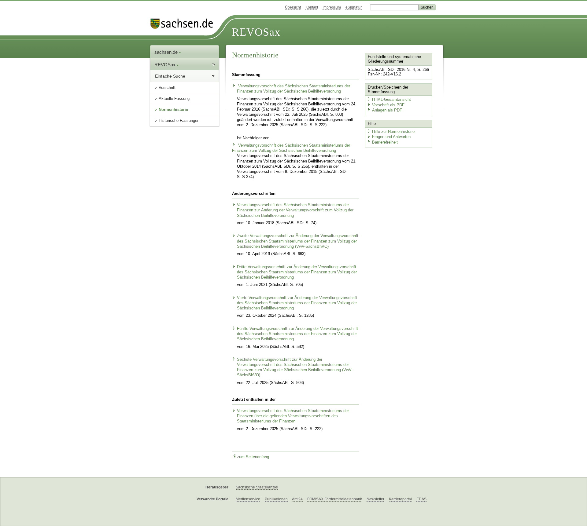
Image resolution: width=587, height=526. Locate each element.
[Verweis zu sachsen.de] (184, 23)
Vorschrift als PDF (388, 105)
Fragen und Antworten (391, 136)
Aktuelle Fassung (174, 98)
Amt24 (297, 499)
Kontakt (311, 7)
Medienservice (248, 499)
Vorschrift (167, 87)
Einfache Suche (170, 76)
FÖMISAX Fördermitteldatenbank (334, 499)
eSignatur (353, 7)
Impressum (332, 7)
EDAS (421, 499)
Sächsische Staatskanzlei (257, 487)
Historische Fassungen (179, 120)
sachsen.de (166, 52)
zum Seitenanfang (253, 457)
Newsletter (375, 499)
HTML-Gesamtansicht (391, 99)
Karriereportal (400, 499)
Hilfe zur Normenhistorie (393, 131)
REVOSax (256, 32)
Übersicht (293, 7)
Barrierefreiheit (385, 142)
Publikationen (276, 499)
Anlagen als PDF (387, 110)
